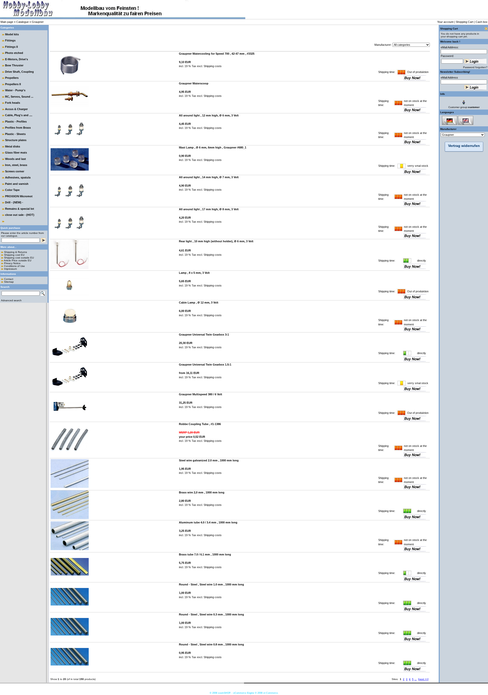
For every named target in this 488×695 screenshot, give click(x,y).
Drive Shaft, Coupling (19, 71)
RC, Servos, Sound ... (19, 96)
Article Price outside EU (17, 260)
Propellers (12, 77)
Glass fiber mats (16, 152)
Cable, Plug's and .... (18, 115)
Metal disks (12, 146)
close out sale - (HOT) (19, 214)
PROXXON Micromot (19, 196)
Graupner (38, 21)
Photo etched (14, 52)
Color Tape (12, 189)
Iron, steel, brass (16, 165)
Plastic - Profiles (16, 121)
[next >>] (423, 679)
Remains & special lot (19, 208)
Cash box (481, 21)
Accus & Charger (16, 109)
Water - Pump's (15, 90)
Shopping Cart (464, 21)
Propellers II (13, 84)
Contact (8, 279)
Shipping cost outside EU (19, 257)
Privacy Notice (12, 263)
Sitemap (9, 281)
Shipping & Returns (15, 252)
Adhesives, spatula (17, 177)
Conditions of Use (14, 266)
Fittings (10, 40)
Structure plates (15, 140)
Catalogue (22, 21)
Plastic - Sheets (15, 133)
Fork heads (12, 102)
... (415, 679)
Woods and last (15, 158)
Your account (445, 21)
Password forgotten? (475, 67)
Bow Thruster (14, 65)
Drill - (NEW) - (14, 202)
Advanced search (11, 300)
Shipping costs (212, 66)
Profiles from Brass (18, 127)
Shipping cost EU (14, 254)
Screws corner (14, 171)
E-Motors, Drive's (16, 59)
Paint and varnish (16, 183)
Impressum (10, 268)
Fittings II (11, 46)
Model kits (12, 34)
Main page (7, 21)
